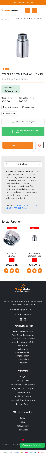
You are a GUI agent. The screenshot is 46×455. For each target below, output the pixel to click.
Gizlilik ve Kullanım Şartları (23, 384)
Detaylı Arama (23, 426)
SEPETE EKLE (18, 145)
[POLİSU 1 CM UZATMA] (17, 270)
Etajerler (23, 363)
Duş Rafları (23, 345)
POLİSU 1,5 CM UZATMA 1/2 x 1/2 (34, 255)
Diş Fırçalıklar (23, 356)
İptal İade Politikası (23, 396)
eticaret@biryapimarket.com (23, 309)
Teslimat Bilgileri (23, 404)
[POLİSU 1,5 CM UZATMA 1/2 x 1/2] (40, 270)
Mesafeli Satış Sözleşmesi (23, 400)
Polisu (5, 69)
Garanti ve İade (23, 392)
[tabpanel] (23, 189)
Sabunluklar (23, 349)
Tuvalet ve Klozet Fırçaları (23, 338)
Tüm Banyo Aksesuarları (23, 335)
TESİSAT (15, 19)
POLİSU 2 (21, 206)
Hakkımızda (23, 430)
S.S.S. (23, 422)
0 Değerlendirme (22, 79)
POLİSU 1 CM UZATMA (12, 255)
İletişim (23, 376)
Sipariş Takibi (23, 380)
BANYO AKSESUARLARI (23, 331)
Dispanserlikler (23, 359)
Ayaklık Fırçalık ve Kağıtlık (23, 342)
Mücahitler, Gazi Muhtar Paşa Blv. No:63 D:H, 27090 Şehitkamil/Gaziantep (23, 303)
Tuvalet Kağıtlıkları (23, 352)
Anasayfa (5, 19)
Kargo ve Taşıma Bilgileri (23, 388)
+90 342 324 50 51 (23, 314)
